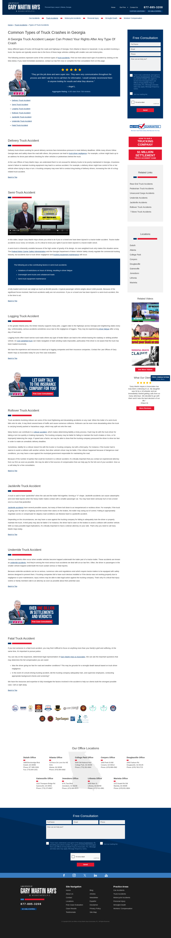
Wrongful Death (111, 18)
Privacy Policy (95, 909)
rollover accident (40, 432)
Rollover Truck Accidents (140, 207)
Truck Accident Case (145, 154)
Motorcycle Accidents (73, 18)
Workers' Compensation (133, 18)
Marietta (133, 282)
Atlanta (133, 250)
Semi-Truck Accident (20, 105)
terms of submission (143, 77)
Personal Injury (93, 18)
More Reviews (145, 408)
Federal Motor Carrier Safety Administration (28, 251)
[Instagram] (74, 875)
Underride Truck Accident (22, 121)
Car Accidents (34, 18)
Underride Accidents (138, 198)
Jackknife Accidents (138, 202)
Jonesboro (134, 273)
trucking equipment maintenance (66, 255)
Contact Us (134, 7)
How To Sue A (145, 142)
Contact (69, 898)
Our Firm (123, 7)
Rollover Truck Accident (21, 113)
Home (113, 7)
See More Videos (145, 370)
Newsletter (94, 898)
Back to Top (12, 177)
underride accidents (18, 563)
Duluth (132, 245)
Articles (92, 894)
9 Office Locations (137, 11)
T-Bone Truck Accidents (140, 212)
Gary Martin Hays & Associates (73, 657)
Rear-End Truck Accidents (141, 184)
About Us (69, 894)
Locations (70, 901)
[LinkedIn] (95, 875)
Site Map (93, 912)
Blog (91, 890)
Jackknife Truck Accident (21, 117)
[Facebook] (64, 875)
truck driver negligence (78, 153)
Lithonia (133, 278)
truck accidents (64, 58)
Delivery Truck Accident (21, 100)
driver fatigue (104, 329)
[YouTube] (106, 875)
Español (93, 901)
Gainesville (134, 269)
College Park (135, 255)
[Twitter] (85, 875)
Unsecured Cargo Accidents (142, 193)
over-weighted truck (25, 341)
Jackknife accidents (15, 508)
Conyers (133, 259)
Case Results (71, 909)
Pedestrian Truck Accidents (142, 188)
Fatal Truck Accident (20, 125)
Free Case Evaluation (74, 905)
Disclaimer (94, 905)
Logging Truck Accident (21, 109)
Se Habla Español (154, 11)
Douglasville (135, 264)
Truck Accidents (52, 18)
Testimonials (71, 912)
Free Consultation (160, 378)
